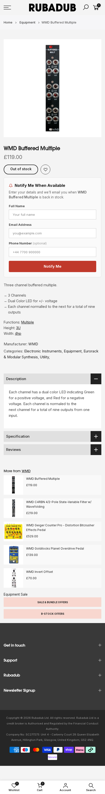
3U (18, 328)
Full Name (17, 206)
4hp (18, 333)
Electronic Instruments (43, 351)
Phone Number (28, 243)
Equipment (73, 351)
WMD (33, 344)
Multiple (27, 322)
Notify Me (53, 266)
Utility (44, 357)
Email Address (20, 225)
